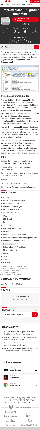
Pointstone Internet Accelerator (14, 235)
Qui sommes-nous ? (9, 397)
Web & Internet (27, 5)
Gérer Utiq (23, 401)
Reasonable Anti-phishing (12, 204)
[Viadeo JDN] (29, 420)
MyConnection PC (10, 250)
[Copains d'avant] (10, 420)
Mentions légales (8, 403)
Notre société (26, 397)
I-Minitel (6, 197)
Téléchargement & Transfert (10, 275)
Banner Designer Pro (11, 244)
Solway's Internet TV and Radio (15, 247)
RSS (33, 401)
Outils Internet (17, 271)
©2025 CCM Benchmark (30, 403)
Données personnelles (27, 399)
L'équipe (19, 397)
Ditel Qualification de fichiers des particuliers (20, 238)
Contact (9, 399)
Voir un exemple (33, 318)
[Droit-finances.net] (29, 416)
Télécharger (16, 5)
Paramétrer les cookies (12, 401)
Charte (29, 401)
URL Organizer (8, 219)
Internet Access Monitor (12, 228)
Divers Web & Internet (8, 269)
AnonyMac (7, 253)
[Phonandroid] (29, 425)
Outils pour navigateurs (8, 273)
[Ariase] (10, 425)
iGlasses (6, 231)
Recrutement (16, 399)
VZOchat (6, 263)
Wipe (5, 216)
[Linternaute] (10, 416)
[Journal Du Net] (29, 412)
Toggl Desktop (8, 225)
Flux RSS (21, 269)
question (36, 1)
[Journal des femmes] (10, 412)
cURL (5, 259)
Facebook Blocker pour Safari (14, 241)
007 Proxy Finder (9, 213)
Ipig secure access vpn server (14, 200)
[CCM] (8, 1)
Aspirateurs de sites (7, 266)
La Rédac (4, 46)
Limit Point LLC (15, 33)
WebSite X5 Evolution (11, 210)
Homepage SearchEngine (12, 207)
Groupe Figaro (18, 403)
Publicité (33, 397)
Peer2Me (6, 222)
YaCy (5, 256)
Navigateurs (4, 271)
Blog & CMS (21, 266)
